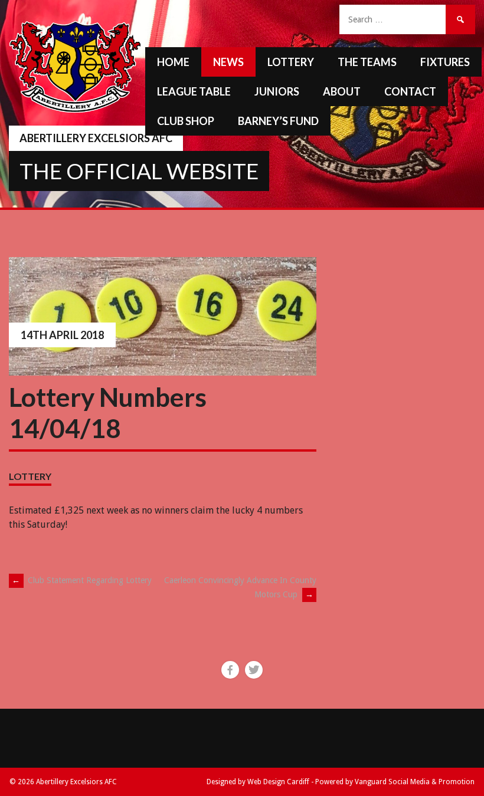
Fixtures (445, 61)
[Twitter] (254, 670)
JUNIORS (276, 91)
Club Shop (185, 120)
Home (173, 61)
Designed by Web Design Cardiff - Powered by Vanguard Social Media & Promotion (341, 782)
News (228, 61)
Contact (410, 91)
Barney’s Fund (278, 120)
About (342, 91)
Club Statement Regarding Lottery (82, 580)
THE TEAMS (367, 61)
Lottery (290, 61)
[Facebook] (230, 670)
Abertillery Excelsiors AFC (95, 137)
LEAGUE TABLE (194, 91)
